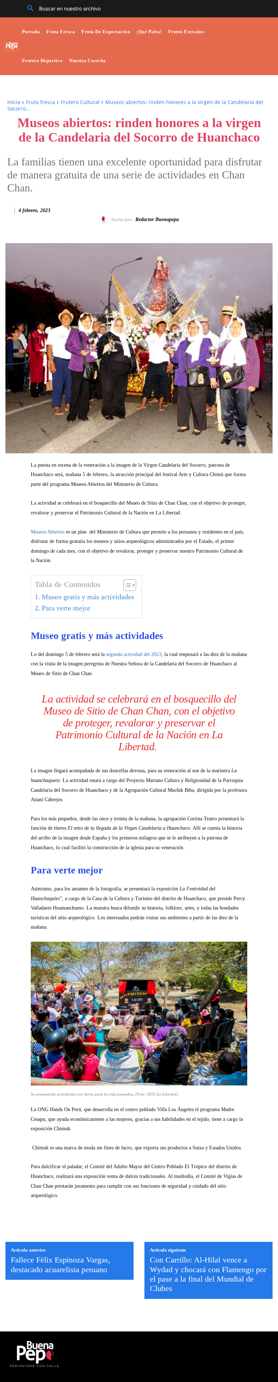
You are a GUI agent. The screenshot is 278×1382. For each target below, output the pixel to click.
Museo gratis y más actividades (88, 597)
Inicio (13, 102)
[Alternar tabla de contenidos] (126, 585)
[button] (61, 8)
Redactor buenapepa (157, 219)
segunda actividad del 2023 (133, 654)
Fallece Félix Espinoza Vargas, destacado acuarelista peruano (60, 1264)
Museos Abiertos (47, 532)
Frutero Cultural (80, 102)
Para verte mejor (66, 608)
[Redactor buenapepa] (104, 219)
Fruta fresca (40, 102)
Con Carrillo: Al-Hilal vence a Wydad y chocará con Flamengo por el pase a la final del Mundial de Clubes (208, 1274)
